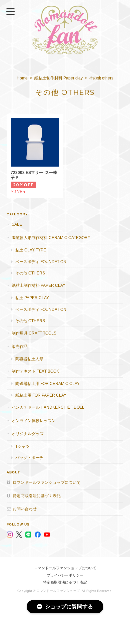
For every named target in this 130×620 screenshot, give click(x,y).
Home (22, 78)
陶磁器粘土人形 (29, 359)
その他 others (30, 273)
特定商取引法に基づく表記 (37, 495)
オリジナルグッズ (28, 433)
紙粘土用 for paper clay (40, 395)
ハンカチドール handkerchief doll (48, 407)
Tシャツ (22, 446)
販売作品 (20, 346)
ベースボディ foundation (40, 261)
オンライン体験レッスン (34, 420)
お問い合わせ (25, 508)
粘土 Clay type (30, 250)
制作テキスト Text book (35, 371)
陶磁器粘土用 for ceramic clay (47, 383)
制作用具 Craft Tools (34, 333)
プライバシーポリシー (65, 575)
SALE (17, 224)
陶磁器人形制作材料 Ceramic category (51, 237)
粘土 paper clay (32, 297)
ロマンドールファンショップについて (47, 482)
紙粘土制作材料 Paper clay (58, 78)
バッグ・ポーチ (29, 457)
